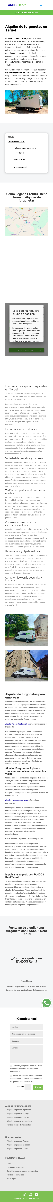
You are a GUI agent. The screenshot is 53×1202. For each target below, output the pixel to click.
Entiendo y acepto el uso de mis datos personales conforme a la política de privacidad (26, 1069)
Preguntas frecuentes (15, 1167)
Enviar (38, 1087)
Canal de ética (33, 1199)
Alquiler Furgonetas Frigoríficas (17, 724)
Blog (9, 1163)
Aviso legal (11, 1179)
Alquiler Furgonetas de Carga (16, 800)
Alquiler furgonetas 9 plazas (18, 1117)
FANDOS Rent (21, 1199)
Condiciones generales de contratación (22, 1171)
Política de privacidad (15, 1175)
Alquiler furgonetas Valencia (18, 1141)
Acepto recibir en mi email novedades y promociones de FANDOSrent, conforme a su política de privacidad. (26, 1079)
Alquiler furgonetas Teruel (17, 1149)
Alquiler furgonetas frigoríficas (19, 1110)
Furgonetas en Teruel (16, 142)
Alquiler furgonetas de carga (18, 1114)
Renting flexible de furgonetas (19, 1125)
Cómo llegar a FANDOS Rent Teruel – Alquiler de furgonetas (26, 197)
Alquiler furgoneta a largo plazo (19, 1121)
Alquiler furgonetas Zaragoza (18, 1145)
